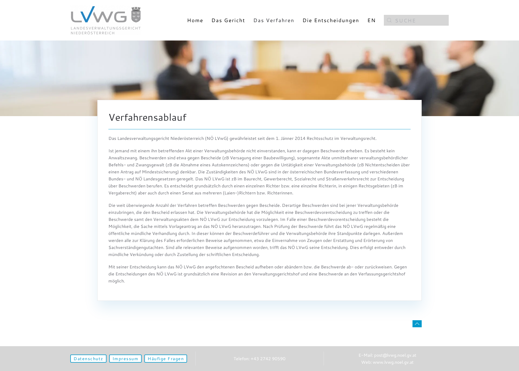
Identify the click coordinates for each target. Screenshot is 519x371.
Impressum (125, 358)
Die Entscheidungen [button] (330, 20)
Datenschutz (88, 358)
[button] (417, 323)
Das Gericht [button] (228, 20)
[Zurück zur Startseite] (105, 20)
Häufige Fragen (166, 358)
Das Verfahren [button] (273, 20)
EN (371, 20)
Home (195, 20)
